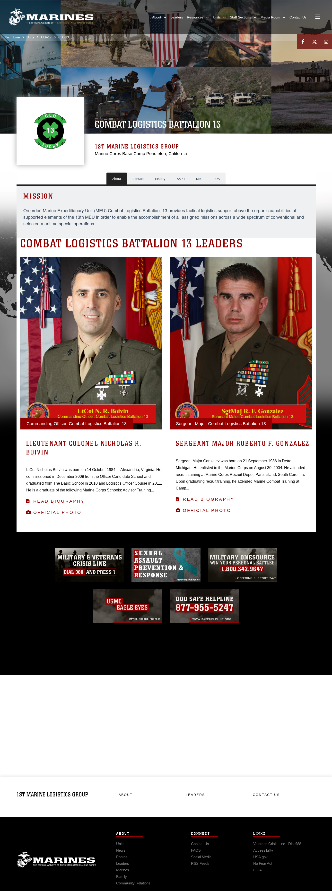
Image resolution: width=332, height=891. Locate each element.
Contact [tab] (138, 178)
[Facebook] (303, 41)
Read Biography (59, 501)
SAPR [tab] (181, 178)
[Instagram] (326, 41)
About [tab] (116, 178)
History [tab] (160, 178)
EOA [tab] (217, 178)
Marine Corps (56, 859)
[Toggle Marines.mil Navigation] (317, 17)
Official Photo (57, 512)
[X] (314, 41)
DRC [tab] (199, 178)
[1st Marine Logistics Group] (51, 17)
